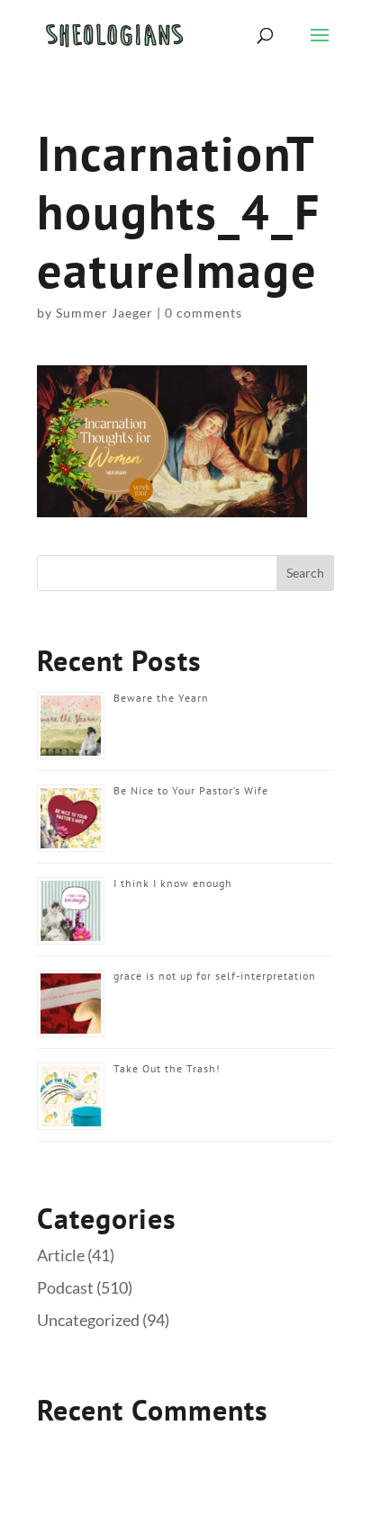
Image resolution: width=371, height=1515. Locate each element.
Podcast (65, 1287)
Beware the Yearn (161, 697)
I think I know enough (172, 883)
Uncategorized (88, 1320)
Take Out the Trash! (167, 1068)
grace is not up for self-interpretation (214, 975)
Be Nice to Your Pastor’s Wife (190, 790)
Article (61, 1255)
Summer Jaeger (104, 312)
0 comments (203, 312)
